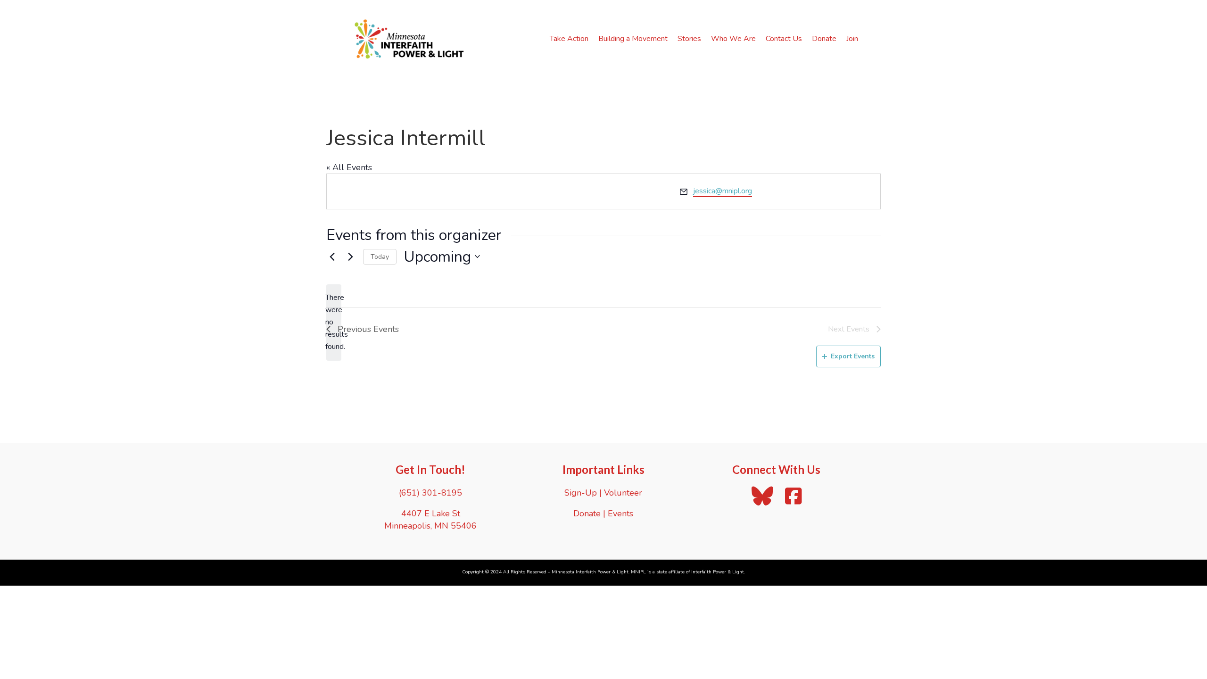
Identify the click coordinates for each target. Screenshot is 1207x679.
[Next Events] (350, 256)
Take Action (569, 38)
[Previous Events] (332, 256)
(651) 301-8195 (430, 492)
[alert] (333, 322)
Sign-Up (580, 492)
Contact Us (784, 38)
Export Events (853, 356)
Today (380, 256)
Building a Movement (633, 38)
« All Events (349, 167)
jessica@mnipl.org (722, 191)
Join (852, 38)
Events (620, 513)
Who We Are (733, 38)
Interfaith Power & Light (717, 572)
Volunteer (623, 492)
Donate (824, 38)
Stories (689, 38)
